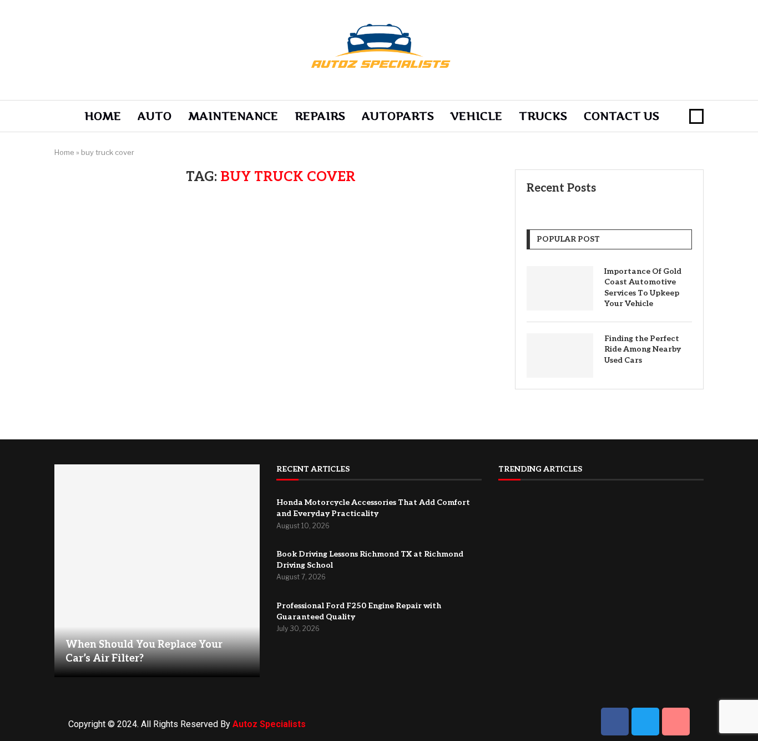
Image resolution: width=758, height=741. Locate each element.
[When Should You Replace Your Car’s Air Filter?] (157, 570)
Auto (154, 116)
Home (102, 116)
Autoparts (398, 116)
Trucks (543, 116)
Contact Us (621, 116)
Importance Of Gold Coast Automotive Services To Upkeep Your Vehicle (642, 288)
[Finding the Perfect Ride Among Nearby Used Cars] (560, 355)
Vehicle (476, 116)
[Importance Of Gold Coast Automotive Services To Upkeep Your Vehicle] (560, 288)
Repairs (320, 116)
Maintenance (233, 116)
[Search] (696, 116)
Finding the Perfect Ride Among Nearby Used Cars (642, 349)
